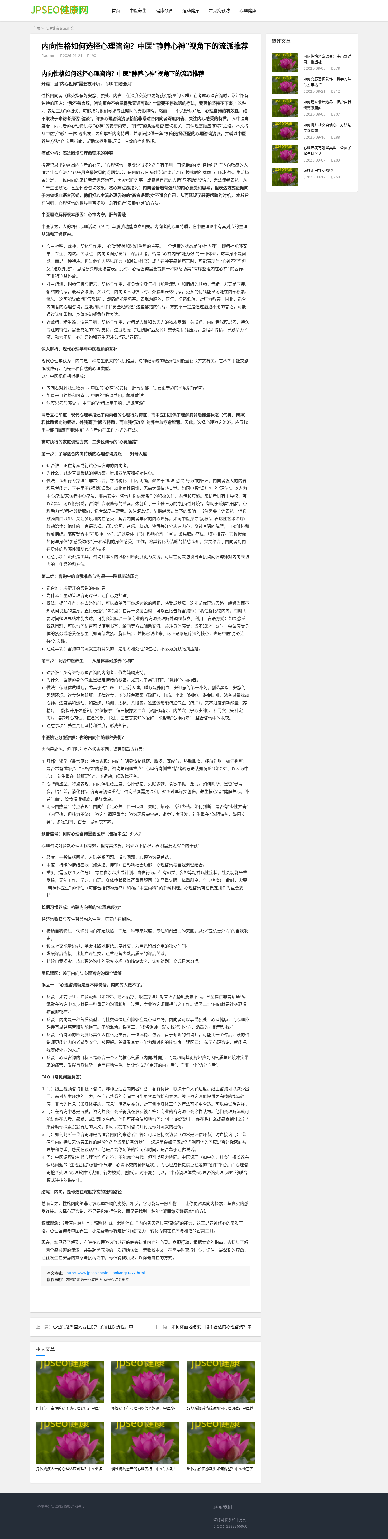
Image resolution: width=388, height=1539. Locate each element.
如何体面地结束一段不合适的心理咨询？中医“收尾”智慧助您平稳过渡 (236, 1327)
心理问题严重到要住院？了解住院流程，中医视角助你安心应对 (112, 1327)
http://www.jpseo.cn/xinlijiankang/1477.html (106, 1272)
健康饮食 (164, 10)
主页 (36, 28)
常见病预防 (219, 10)
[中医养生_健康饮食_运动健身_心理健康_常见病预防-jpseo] (60, 18)
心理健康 (247, 10)
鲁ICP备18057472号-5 (67, 1506)
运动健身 (190, 10)
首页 (116, 10)
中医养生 (138, 10)
